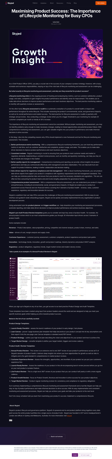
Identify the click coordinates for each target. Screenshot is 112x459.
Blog (75, 3)
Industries (44, 3)
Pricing (69, 3)
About (51, 3)
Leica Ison (56, 22)
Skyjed (69, 416)
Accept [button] (75, 455)
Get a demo (100, 3)
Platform (35, 3)
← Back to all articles (56, 436)
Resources (60, 3)
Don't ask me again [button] (85, 455)
